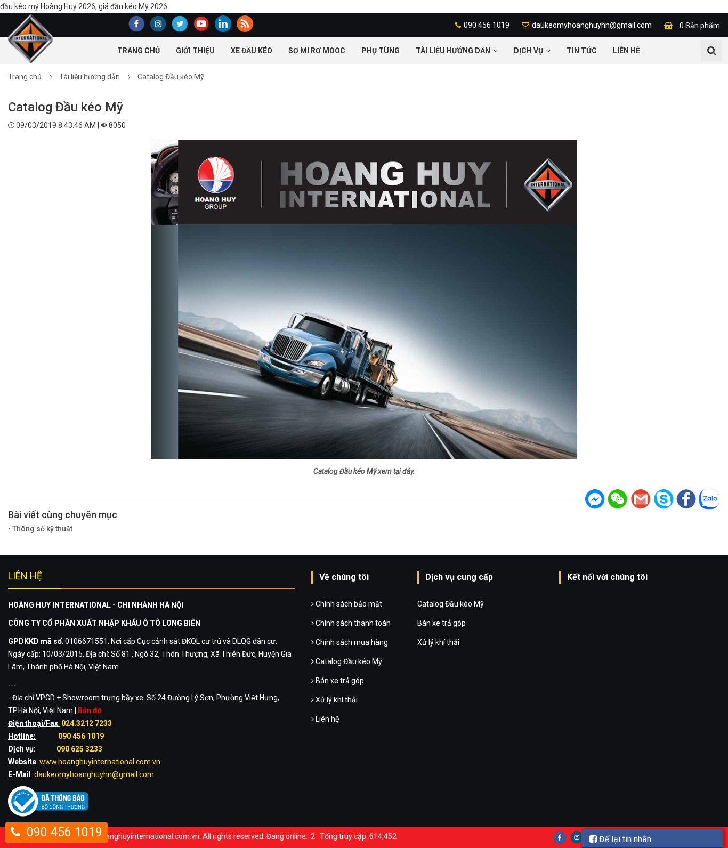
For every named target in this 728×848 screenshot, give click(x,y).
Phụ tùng (380, 50)
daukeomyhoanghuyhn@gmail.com (592, 25)
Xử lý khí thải (336, 700)
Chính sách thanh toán (352, 623)
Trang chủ (138, 50)
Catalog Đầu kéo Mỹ (170, 76)
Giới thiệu (195, 50)
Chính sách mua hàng (351, 642)
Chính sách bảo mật (348, 604)
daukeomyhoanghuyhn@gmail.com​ (94, 774)
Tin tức (582, 50)
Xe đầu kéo (251, 50)
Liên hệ (626, 50)
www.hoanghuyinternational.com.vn (99, 761)
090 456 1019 (486, 25)
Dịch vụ (528, 50)
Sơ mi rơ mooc (316, 50)
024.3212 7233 (86, 723)
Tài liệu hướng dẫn (453, 50)
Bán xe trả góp (339, 680)
